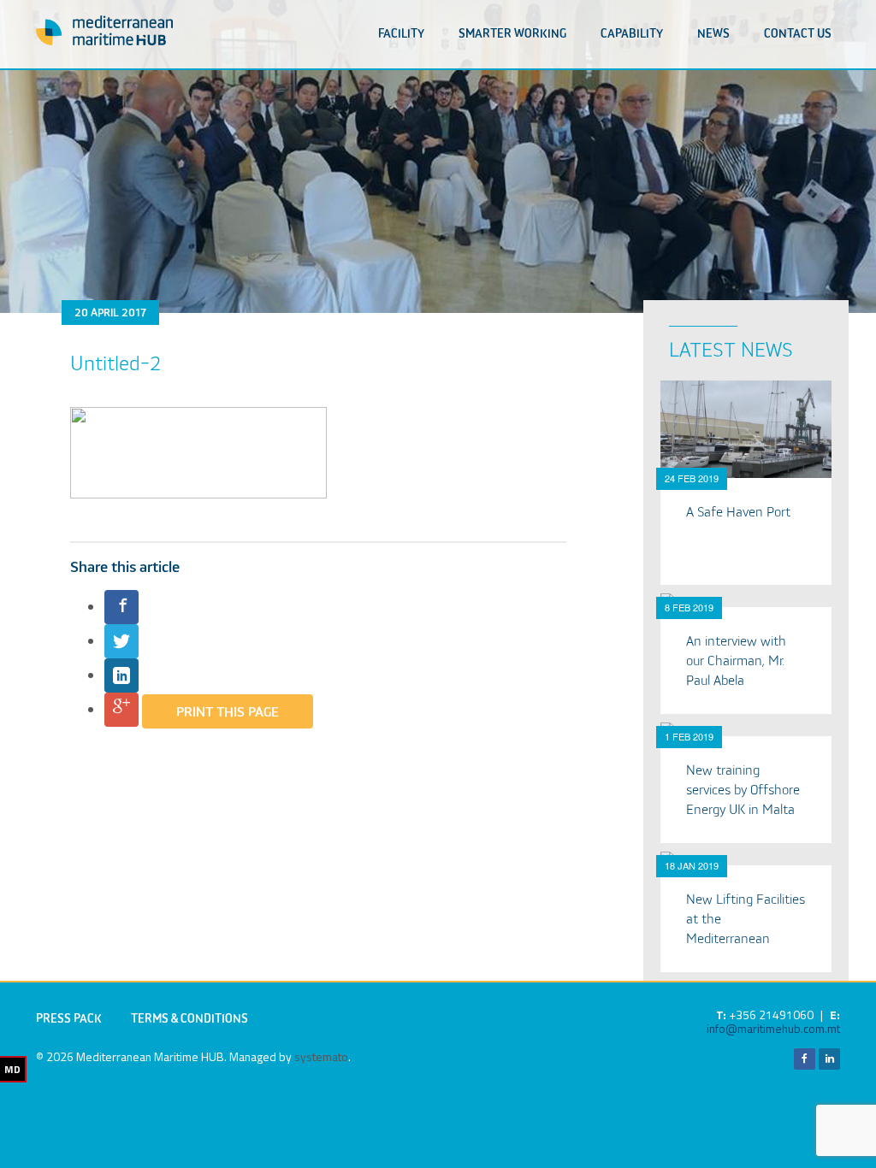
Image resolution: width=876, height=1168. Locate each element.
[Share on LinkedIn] (121, 675)
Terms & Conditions (189, 1019)
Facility (401, 34)
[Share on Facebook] (121, 607)
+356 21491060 (771, 1014)
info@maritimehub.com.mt (773, 1028)
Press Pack (69, 1019)
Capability (632, 34)
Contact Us (798, 34)
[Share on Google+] (121, 709)
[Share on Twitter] (121, 641)
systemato (321, 1056)
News (713, 34)
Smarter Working (512, 34)
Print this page (227, 713)
